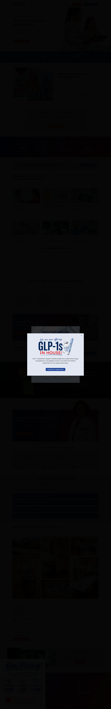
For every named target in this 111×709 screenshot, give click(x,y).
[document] (55, 354)
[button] (81, 335)
